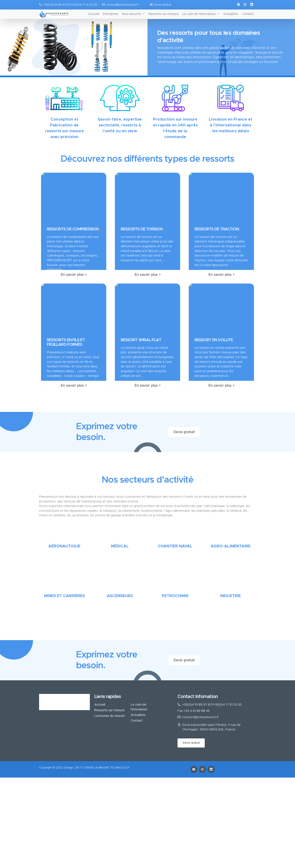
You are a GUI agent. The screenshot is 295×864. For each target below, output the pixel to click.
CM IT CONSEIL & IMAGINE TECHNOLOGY (102, 767)
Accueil (93, 14)
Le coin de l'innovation (139, 707)
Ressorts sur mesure (163, 14)
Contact (248, 14)
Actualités (230, 14)
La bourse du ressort (109, 715)
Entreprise (110, 14)
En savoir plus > (74, 274)
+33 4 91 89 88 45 (197, 711)
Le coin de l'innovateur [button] (199, 14)
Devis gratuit (162, 4)
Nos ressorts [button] (131, 14)
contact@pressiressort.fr (122, 4)
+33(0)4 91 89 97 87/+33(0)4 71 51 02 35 (211, 704)
